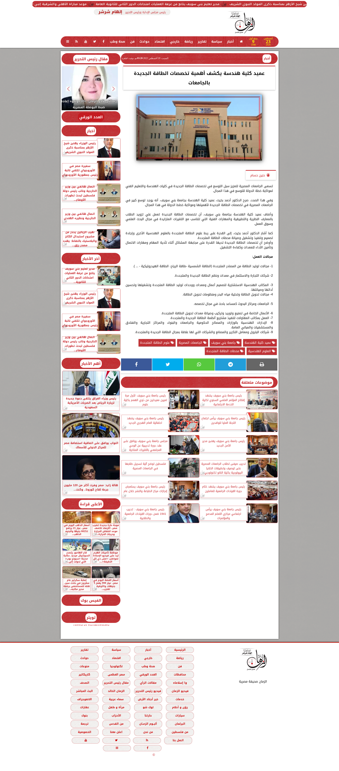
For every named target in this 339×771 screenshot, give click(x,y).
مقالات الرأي (148, 682)
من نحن (148, 732)
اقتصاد (159, 41)
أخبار (230, 41)
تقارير (202, 41)
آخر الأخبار (91, 258)
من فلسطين (179, 732)
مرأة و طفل (116, 707)
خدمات (180, 699)
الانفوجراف (84, 699)
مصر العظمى (116, 674)
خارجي (175, 41)
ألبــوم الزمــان (148, 723)
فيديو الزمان (179, 691)
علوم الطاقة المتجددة (155, 343)
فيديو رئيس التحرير (148, 691)
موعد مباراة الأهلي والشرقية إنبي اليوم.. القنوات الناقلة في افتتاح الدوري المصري (79, 4)
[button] (113, 88)
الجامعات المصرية (191, 343)
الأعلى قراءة (91, 504)
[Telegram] (230, 364)
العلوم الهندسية (260, 351)
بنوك (84, 715)
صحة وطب (117, 41)
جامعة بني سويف (224, 343)
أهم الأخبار (91, 363)
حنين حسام (257, 175)
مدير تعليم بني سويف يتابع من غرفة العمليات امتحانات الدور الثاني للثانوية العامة (213, 4)
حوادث (144, 41)
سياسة (216, 41)
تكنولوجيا (116, 666)
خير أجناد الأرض (148, 699)
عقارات (84, 707)
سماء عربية (116, 699)
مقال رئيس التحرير (91, 59)
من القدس (116, 723)
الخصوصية (84, 732)
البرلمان (180, 723)
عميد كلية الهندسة (258, 343)
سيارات (180, 715)
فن (132, 41)
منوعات (84, 666)
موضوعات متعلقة (256, 382)
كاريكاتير (84, 674)
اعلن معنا (116, 732)
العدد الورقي (91, 117)
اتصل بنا (178, 740)
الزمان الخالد (116, 691)
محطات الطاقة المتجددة (223, 351)
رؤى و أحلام (180, 707)
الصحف (84, 682)
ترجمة (84, 723)
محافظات (180, 674)
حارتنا (148, 715)
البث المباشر (84, 691)
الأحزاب (116, 715)
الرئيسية (180, 650)
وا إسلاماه (180, 682)
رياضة (188, 41)
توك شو (148, 707)
